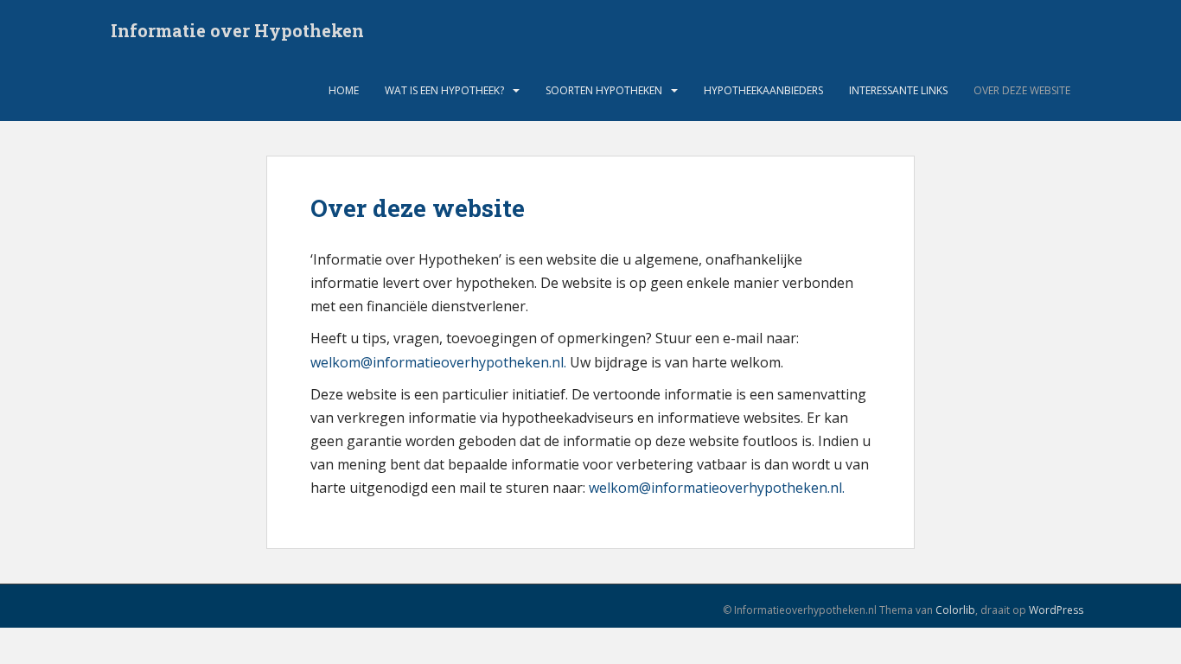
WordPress (1056, 610)
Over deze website (1022, 90)
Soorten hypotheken (604, 90)
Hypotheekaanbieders (763, 90)
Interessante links (898, 90)
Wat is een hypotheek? (444, 90)
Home (344, 90)
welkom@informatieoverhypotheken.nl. (438, 362)
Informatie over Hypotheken (237, 30)
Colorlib (955, 610)
